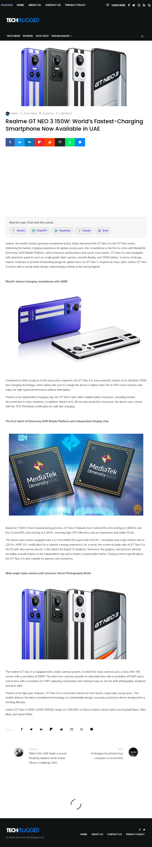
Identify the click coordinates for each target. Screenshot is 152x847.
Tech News (13, 36)
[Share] (10, 142)
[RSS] (144, 4)
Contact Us (53, 5)
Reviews (28, 36)
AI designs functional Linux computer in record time (107, 754)
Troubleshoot (60, 36)
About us (35, 5)
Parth (15, 113)
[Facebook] (129, 4)
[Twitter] (133, 4)
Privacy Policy (75, 5)
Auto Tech (42, 36)
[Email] (60, 142)
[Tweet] (20, 142)
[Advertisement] (76, 187)
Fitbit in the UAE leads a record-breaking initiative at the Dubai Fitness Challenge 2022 (48, 756)
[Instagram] (139, 4)
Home (20, 5)
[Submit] (50, 142)
